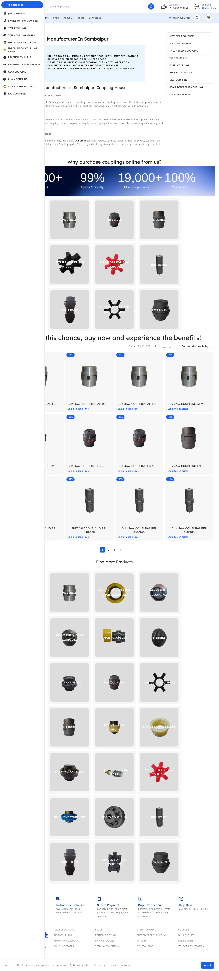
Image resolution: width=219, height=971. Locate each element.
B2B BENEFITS (185, 940)
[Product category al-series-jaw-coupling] (69, 219)
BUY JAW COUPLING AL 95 (185, 404)
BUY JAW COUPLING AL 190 (137, 404)
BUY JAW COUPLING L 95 (184, 466)
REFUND (141, 940)
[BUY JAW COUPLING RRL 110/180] (89, 500)
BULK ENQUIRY (186, 935)
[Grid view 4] (174, 346)
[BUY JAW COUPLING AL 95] (189, 376)
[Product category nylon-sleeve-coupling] (114, 727)
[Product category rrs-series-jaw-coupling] (69, 309)
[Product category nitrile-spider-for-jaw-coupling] (69, 264)
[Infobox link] (174, 6)
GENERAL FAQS (145, 946)
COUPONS (183, 929)
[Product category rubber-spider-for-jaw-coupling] (114, 309)
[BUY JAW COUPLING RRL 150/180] (189, 500)
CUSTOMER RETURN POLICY (152, 935)
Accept (207, 965)
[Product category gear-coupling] (69, 682)
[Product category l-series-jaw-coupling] (159, 219)
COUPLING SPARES (64, 946)
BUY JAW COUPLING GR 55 (136, 466)
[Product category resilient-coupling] (69, 817)
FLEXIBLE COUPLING (64, 929)
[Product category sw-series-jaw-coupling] (159, 309)
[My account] (197, 18)
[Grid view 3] (169, 346)
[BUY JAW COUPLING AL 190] (139, 376)
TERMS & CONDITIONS (107, 946)
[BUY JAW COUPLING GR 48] (89, 438)
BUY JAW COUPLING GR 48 (87, 466)
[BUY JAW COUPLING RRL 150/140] (139, 500)
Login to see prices (78, 408)
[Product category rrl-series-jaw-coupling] (159, 264)
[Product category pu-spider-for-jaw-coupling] (114, 264)
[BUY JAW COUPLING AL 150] (89, 376)
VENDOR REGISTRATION (191, 946)
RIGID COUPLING (63, 935)
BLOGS (98, 929)
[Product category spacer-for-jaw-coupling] (114, 862)
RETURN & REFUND (105, 935)
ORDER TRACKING (146, 929)
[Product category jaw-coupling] (114, 682)
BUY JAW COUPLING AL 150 (87, 404)
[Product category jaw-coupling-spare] (159, 682)
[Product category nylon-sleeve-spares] (159, 727)
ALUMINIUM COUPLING (66, 940)
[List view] (164, 346)
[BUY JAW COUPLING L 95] (189, 438)
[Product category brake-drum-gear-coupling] (69, 637)
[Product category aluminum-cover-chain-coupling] (114, 592)
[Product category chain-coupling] (114, 637)
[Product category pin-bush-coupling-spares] (114, 772)
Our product (82, 140)
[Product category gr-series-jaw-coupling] (114, 219)
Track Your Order (180, 17)
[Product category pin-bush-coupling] (69, 772)
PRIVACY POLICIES (104, 940)
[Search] (151, 6)
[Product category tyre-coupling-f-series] (159, 637)
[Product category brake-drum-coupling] (159, 592)
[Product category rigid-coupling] (114, 817)
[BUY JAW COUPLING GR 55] (139, 438)
